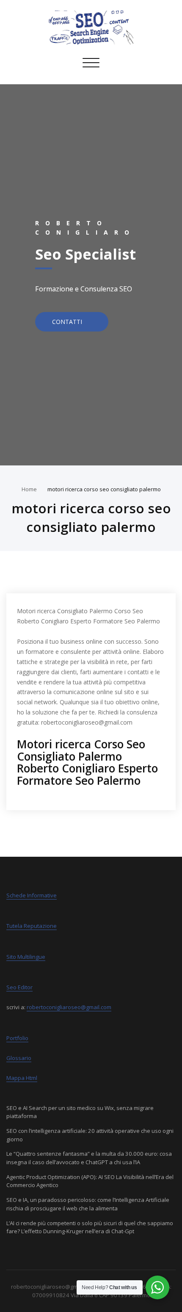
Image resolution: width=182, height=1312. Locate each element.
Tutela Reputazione (31, 926)
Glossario (18, 1058)
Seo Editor (19, 987)
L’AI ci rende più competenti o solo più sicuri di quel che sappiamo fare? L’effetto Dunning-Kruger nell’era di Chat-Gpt (89, 1227)
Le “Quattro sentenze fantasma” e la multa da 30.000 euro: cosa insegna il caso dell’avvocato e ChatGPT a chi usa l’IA (89, 1158)
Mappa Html (21, 1078)
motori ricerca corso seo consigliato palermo (104, 489)
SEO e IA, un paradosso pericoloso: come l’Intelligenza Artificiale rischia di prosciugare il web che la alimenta (87, 1204)
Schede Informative (31, 895)
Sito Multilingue (25, 956)
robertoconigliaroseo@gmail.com (69, 1007)
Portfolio (17, 1038)
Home (29, 489)
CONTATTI (68, 321)
